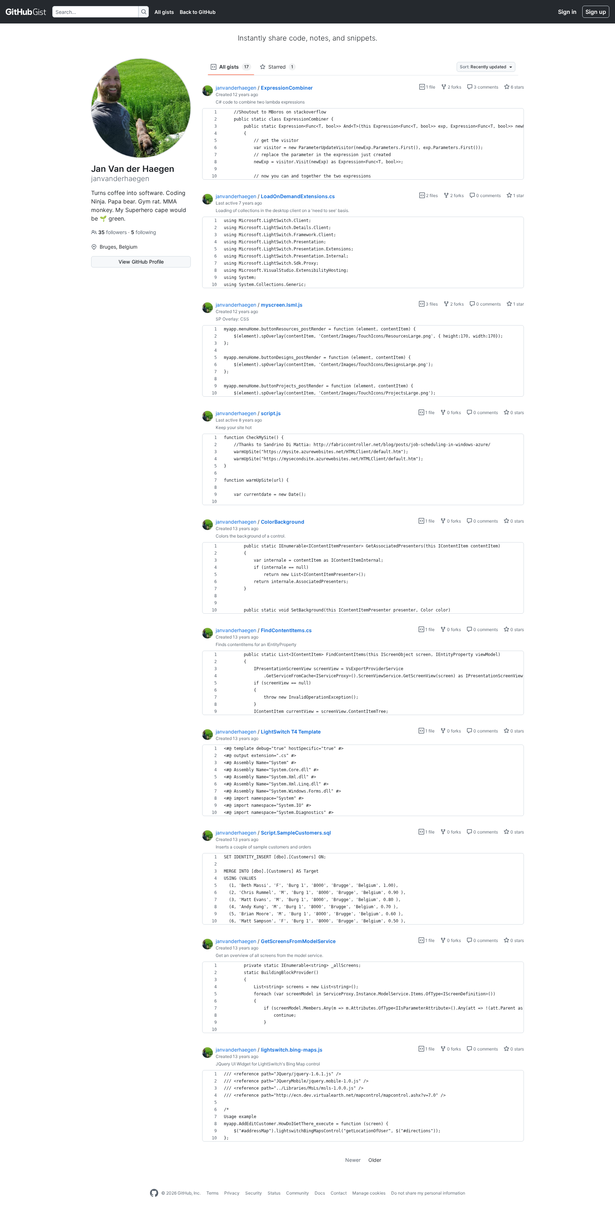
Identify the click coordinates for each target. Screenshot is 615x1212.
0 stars (516, 412)
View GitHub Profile (141, 262)
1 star (518, 195)
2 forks (454, 87)
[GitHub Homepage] (154, 1193)
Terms (212, 1193)
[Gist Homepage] (26, 11)
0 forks (453, 412)
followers (113, 232)
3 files (431, 304)
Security (253, 1193)
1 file (430, 87)
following (143, 232)
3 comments (485, 87)
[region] (363, 144)
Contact (339, 1193)
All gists (164, 12)
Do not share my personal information (428, 1193)
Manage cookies (368, 1193)
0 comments (488, 195)
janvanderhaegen (236, 88)
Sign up (595, 11)
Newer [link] (353, 1160)
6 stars (517, 87)
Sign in (567, 11)
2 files (431, 195)
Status (274, 1193)
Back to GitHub (198, 12)
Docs (320, 1193)
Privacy (232, 1193)
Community (297, 1193)
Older (374, 1160)
